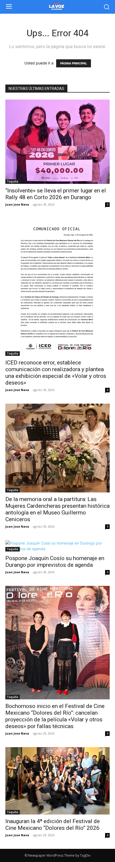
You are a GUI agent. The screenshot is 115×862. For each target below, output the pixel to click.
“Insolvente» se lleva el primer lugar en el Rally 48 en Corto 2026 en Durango (55, 193)
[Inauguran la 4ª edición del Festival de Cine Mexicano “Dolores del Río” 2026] (57, 780)
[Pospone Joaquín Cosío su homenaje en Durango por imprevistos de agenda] (57, 545)
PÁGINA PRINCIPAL (73, 63)
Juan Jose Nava (17, 204)
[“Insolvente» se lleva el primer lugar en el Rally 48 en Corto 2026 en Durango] (57, 142)
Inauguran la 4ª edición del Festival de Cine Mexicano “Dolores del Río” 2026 (52, 824)
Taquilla (12, 181)
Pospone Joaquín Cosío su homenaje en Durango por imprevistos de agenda (54, 561)
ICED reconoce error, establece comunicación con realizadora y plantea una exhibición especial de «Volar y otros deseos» (55, 372)
